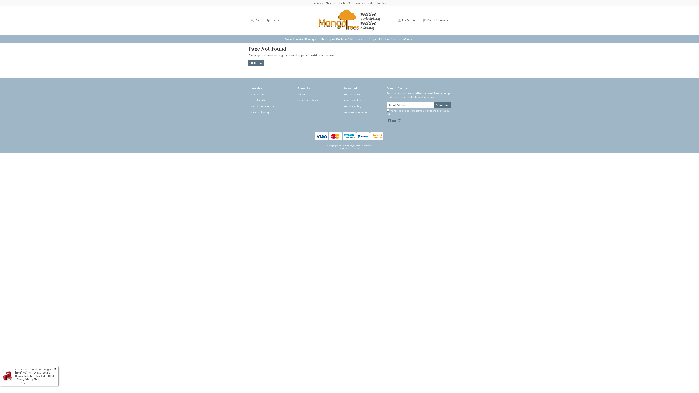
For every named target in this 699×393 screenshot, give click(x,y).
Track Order (258, 100)
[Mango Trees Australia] (349, 20)
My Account (259, 94)
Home (258, 63)
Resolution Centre (262, 106)
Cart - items (436, 20)
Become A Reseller (355, 112)
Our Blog (381, 3)
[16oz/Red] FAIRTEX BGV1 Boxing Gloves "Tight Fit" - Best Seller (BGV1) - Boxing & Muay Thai (35, 376)
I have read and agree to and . (418, 112)
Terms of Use (352, 94)
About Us (331, 3)
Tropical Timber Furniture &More (390, 39)
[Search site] (252, 20)
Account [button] (410, 20)
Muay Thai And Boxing (299, 39)
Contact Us (345, 3)
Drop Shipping (260, 112)
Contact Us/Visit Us (309, 100)
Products (318, 3)
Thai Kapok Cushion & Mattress (342, 39)
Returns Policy (352, 106)
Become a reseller (364, 3)
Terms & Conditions (426, 110)
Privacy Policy (352, 100)
